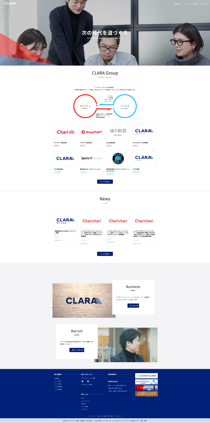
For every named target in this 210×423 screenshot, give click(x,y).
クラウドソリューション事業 (88, 378)
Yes (142, 420)
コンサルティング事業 (86, 384)
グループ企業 (57, 384)
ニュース (85, 394)
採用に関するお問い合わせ (114, 388)
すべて (82, 398)
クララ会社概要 (58, 386)
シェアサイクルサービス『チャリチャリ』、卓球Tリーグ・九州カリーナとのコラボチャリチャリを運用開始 (117, 232)
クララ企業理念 (58, 389)
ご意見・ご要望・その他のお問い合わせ (117, 391)
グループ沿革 (57, 381)
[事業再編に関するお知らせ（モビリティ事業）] (65, 220)
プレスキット (84, 409)
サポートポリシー (118, 416)
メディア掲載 (84, 406)
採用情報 (113, 374)
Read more (58, 240)
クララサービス (87, 374)
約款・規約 (110, 416)
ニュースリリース (85, 401)
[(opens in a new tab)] (92, 220)
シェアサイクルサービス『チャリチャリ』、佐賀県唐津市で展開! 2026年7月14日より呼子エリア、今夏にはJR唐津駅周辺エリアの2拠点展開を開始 (144, 233)
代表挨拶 (56, 378)
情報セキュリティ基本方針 (102, 416)
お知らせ (83, 403)
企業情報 (58, 374)
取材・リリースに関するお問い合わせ (117, 385)
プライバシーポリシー (92, 416)
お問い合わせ (114, 381)
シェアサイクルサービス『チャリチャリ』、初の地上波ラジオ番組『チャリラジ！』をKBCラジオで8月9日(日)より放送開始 (92, 233)
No (145, 420)
